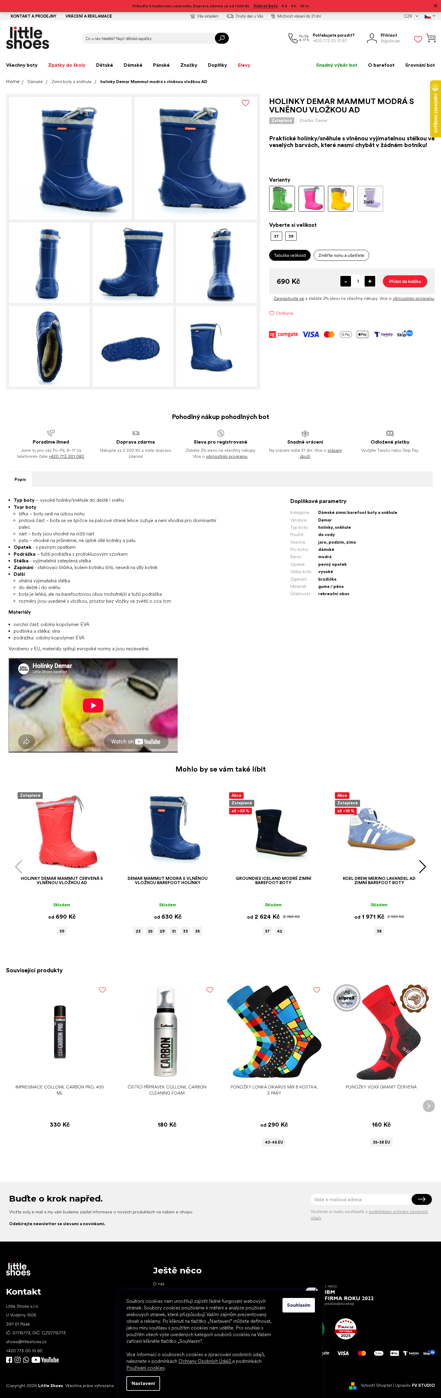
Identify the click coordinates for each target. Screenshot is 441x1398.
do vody (326, 534)
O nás (159, 1283)
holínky (325, 527)
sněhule (343, 527)
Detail (271, 1072)
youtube (45, 1360)
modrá (325, 556)
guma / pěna (331, 586)
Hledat (222, 38)
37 (267, 931)
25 (150, 931)
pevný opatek (332, 564)
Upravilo (415, 1385)
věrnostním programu (413, 298)
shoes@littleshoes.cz (26, 1341)
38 (379, 931)
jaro (322, 542)
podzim (336, 542)
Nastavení (143, 1383)
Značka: (313, 120)
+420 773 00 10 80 (24, 1350)
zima (351, 542)
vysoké (325, 571)
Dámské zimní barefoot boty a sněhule (357, 512)
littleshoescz (18, 1360)
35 (197, 931)
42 (279, 931)
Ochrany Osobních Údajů (205, 1361)
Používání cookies (145, 1368)
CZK (408, 16)
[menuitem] (22, 65)
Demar (325, 520)
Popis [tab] (20, 479)
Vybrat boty (265, 5)
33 (185, 931)
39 (61, 931)
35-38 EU (381, 1142)
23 (138, 931)
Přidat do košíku (405, 281)
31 (174, 931)
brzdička (327, 579)
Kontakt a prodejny (33, 16)
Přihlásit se (422, 1199)
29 (162, 931)
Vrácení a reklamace (88, 16)
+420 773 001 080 (66, 456)
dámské (326, 549)
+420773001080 (27, 1360)
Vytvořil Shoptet (376, 1385)
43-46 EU (274, 1142)
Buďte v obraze (9, 1360)
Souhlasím (298, 1305)
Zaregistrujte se (289, 298)
